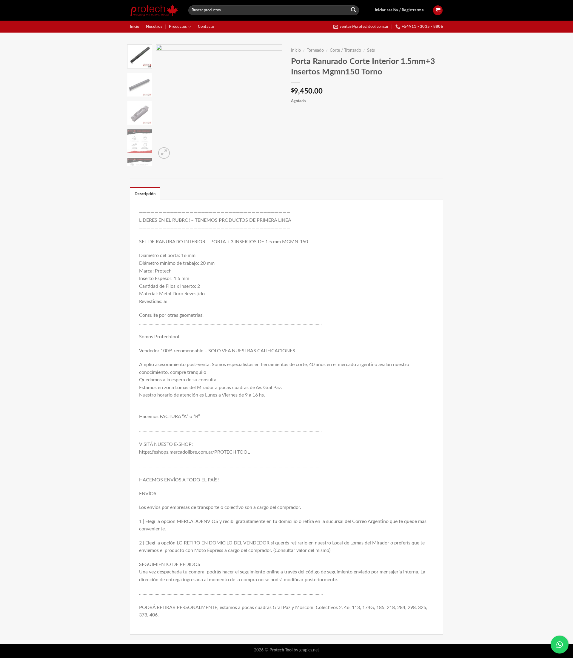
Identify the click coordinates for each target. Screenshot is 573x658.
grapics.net (309, 650)
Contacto (206, 26)
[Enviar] (354, 10)
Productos (178, 26)
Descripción (145, 194)
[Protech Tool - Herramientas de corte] (154, 10)
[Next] (272, 102)
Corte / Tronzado (345, 50)
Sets (371, 50)
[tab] (145, 193)
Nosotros (154, 26)
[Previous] (166, 102)
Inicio (134, 26)
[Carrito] (438, 10)
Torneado (315, 50)
